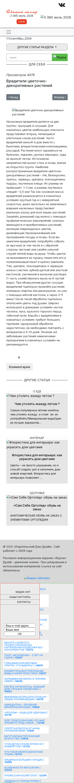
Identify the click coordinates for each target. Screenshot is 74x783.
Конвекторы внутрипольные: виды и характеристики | (25, 672)
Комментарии (19, 367)
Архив (21, 21)
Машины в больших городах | (24, 761)
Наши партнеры (19, 597)
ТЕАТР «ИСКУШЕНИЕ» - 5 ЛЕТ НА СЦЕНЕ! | (23, 656)
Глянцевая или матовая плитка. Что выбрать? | (23, 664)
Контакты (23, 601)
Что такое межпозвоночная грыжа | (23, 753)
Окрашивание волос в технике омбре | (25, 680)
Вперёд (59, 97)
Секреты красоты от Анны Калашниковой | (21, 729)
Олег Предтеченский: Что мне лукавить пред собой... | (24, 721)
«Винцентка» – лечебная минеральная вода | (21, 706)
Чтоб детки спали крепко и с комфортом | (24, 745)
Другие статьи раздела (35, 47)
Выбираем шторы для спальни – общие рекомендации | (26, 698)
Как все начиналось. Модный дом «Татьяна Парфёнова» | (24, 689)
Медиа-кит (23, 591)
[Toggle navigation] (8, 32)
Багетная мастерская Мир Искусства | (22, 737)
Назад (13, 97)
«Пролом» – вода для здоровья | (26, 713)
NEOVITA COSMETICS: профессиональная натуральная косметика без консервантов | (23, 646)
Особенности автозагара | (22, 768)
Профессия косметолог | (25, 775)
